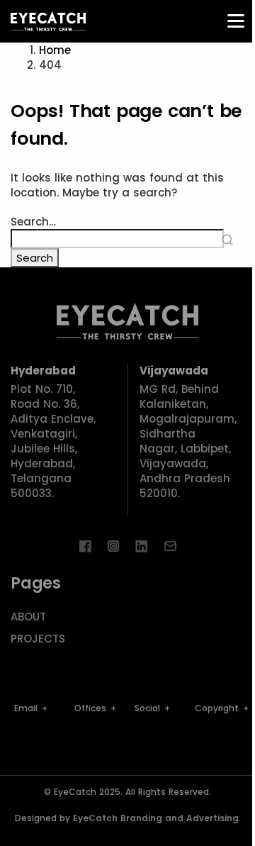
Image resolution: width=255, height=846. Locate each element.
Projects (38, 638)
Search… (33, 221)
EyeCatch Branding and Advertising (156, 818)
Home (55, 50)
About (28, 616)
